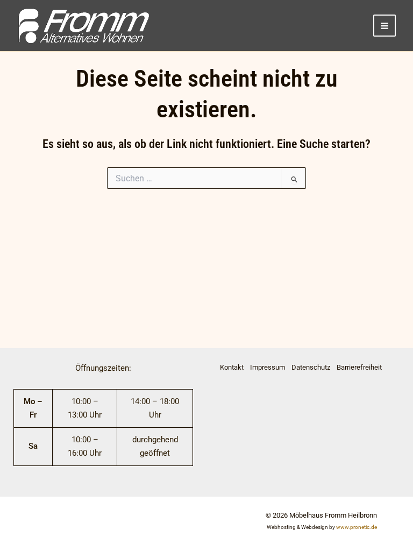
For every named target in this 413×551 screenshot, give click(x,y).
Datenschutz (310, 367)
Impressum (267, 367)
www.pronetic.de (356, 527)
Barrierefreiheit (359, 367)
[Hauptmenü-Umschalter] (384, 26)
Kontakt (232, 367)
